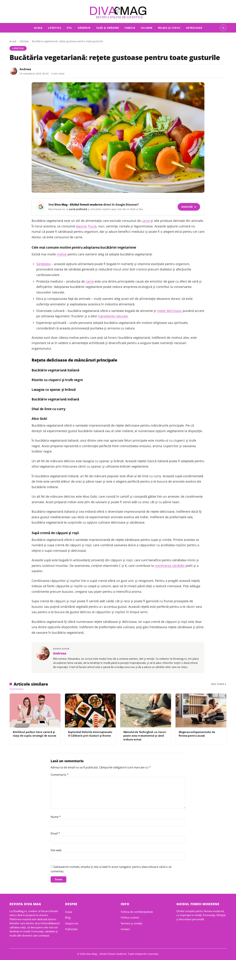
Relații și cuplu (169, 27)
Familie (130, 27)
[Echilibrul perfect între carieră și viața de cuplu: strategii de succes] (35, 710)
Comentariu (59, 775)
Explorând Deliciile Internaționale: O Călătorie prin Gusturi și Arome (90, 733)
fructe (92, 226)
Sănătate (84, 27)
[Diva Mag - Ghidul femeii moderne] (118, 13)
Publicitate (71, 929)
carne (146, 221)
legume (81, 226)
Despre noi (71, 923)
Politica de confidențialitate (137, 911)
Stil (69, 27)
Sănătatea (43, 264)
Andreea (25, 69)
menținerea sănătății (170, 566)
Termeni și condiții (131, 923)
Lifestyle (54, 27)
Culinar (146, 27)
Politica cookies (130, 917)
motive (62, 254)
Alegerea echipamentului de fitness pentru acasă (197, 733)
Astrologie (194, 27)
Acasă (13, 41)
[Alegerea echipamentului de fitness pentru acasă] (201, 710)
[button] (223, 28)
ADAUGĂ (188, 206)
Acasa (38, 27)
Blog (67, 917)
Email (55, 833)
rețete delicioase (169, 311)
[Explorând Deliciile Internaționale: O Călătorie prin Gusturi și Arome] (90, 710)
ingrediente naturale (113, 316)
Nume (56, 817)
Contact (125, 929)
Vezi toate (217, 684)
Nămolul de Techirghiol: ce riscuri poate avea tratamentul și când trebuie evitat (144, 735)
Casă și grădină (107, 27)
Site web (56, 850)
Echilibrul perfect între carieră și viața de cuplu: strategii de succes (34, 733)
